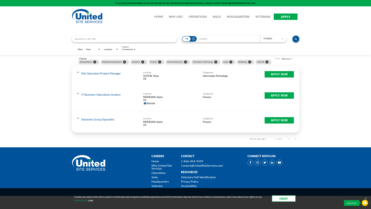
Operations (158, 172)
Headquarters (160, 181)
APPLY (286, 16)
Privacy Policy (189, 181)
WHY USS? (176, 16)
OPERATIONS (198, 16)
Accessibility (189, 186)
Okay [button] (283, 198)
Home (155, 161)
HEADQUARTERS (238, 16)
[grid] (180, 62)
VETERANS (262, 16)
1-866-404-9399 (192, 161)
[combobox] (124, 39)
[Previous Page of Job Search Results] (289, 139)
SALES (216, 16)
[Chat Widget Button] (365, 203)
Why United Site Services (161, 167)
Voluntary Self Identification (198, 177)
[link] (185, 76)
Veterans (157, 186)
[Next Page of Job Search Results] (295, 139)
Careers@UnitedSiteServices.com (202, 165)
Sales (154, 177)
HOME (158, 16)
